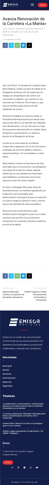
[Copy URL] (29, 45)
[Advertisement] (24, 246)
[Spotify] (24, 467)
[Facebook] (5, 45)
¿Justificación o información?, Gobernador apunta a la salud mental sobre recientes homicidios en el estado (23, 406)
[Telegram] (23, 45)
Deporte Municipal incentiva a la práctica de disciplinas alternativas (13, 294)
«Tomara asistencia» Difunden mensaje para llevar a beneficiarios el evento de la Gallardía (24, 415)
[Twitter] (11, 45)
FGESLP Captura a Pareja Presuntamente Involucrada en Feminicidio (35, 296)
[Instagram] (18, 467)
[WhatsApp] (17, 45)
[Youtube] (36, 467)
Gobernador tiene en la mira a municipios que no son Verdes (22, 424)
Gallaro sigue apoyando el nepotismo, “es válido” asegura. (23, 432)
